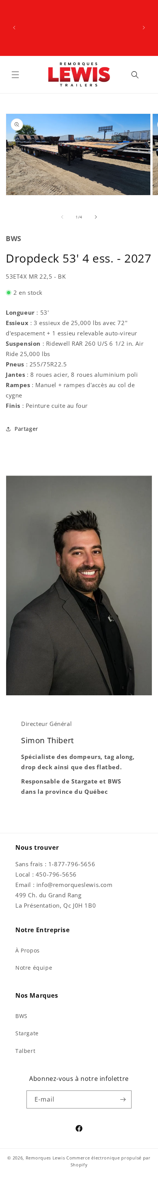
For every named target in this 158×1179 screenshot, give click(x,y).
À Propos (27, 950)
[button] (15, 74)
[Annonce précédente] (14, 27)
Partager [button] (26, 428)
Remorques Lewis (45, 1158)
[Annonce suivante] (143, 27)
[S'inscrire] (122, 1099)
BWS (21, 1016)
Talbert (25, 1050)
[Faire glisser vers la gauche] (62, 217)
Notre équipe (33, 967)
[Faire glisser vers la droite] (95, 217)
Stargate (27, 1033)
